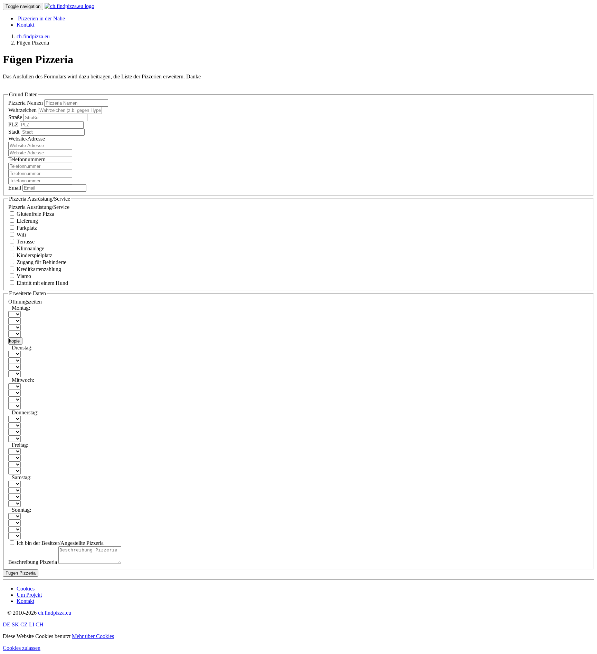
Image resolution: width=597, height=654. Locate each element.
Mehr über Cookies (93, 636)
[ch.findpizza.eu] (69, 6)
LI (31, 624)
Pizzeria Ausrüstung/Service (38, 207)
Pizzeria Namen (26, 103)
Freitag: (20, 445)
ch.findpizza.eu (54, 613)
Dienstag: (22, 347)
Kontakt (25, 25)
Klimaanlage (29, 248)
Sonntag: (21, 510)
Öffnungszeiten (25, 302)
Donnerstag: (25, 412)
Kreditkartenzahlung (38, 269)
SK (15, 624)
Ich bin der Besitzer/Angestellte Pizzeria (59, 543)
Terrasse (25, 241)
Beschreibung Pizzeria (32, 562)
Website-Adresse (26, 139)
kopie (14, 341)
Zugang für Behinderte (40, 262)
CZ (24, 624)
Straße (15, 117)
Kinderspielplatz (33, 255)
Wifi (20, 235)
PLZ (14, 124)
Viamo (23, 276)
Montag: (21, 308)
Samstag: (21, 477)
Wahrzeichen (23, 110)
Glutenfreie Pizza (34, 214)
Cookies (26, 589)
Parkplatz (26, 228)
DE (6, 624)
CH (40, 624)
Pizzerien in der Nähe (41, 18)
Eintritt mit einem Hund (41, 283)
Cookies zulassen (21, 648)
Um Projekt (29, 595)
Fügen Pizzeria (21, 573)
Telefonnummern (27, 159)
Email (15, 188)
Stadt (14, 132)
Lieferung (26, 221)
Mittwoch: (23, 380)
